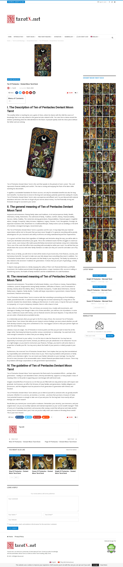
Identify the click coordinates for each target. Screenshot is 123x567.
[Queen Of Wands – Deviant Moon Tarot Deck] (106, 178)
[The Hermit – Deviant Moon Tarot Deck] (112, 234)
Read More (103, 565)
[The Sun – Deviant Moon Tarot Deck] (112, 211)
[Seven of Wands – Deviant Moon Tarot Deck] (112, 189)
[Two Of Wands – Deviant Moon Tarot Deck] (112, 200)
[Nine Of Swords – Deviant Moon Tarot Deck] (112, 122)
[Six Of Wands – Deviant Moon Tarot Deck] (86, 200)
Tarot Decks (30, 36)
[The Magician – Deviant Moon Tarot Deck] (99, 256)
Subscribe (110, 335)
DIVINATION (57, 36)
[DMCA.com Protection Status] (111, 548)
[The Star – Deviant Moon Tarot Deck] (93, 223)
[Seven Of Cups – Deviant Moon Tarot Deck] (86, 167)
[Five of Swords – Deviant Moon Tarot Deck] (106, 133)
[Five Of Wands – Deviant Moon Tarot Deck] (93, 200)
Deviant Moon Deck (13, 79)
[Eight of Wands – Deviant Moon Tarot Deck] (106, 189)
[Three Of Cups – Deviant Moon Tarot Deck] (112, 167)
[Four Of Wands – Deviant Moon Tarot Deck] (99, 200)
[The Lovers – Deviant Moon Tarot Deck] (99, 245)
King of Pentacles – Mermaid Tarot (99, 290)
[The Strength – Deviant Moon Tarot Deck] (86, 245)
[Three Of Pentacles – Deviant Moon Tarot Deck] (93, 111)
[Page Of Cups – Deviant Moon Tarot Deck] (93, 155)
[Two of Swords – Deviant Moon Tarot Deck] (93, 144)
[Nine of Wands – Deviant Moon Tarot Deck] (99, 189)
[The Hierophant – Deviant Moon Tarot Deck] (93, 211)
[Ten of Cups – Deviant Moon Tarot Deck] (99, 155)
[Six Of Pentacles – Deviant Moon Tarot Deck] (106, 99)
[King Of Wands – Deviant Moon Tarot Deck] (99, 178)
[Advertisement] (80, 19)
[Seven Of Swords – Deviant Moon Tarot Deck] (93, 133)
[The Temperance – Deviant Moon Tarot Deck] (112, 223)
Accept (95, 565)
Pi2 (115, 541)
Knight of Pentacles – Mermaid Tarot (99, 279)
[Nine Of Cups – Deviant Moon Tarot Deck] (106, 155)
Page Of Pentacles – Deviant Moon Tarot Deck (61, 442)
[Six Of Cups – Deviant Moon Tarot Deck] (93, 167)
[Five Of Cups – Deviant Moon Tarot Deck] (99, 167)
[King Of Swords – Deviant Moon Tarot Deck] (112, 111)
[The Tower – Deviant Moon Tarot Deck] (99, 223)
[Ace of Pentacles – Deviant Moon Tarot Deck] (106, 111)
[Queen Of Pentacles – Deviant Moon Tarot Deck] (43, 461)
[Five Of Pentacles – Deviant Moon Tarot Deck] (112, 99)
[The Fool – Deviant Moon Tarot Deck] (110, 256)
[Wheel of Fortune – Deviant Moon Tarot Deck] (99, 234)
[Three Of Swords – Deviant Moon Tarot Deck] (86, 144)
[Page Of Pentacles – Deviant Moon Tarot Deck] (106, 88)
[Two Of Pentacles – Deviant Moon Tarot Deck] (99, 111)
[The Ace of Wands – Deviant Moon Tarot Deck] (86, 211)
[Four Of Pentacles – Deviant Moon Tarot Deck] (86, 111)
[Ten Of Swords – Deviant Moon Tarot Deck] (106, 122)
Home (9, 36)
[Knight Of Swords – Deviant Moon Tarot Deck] (93, 122)
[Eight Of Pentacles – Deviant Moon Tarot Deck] (93, 99)
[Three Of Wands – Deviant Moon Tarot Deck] (106, 200)
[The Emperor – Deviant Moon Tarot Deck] (106, 245)
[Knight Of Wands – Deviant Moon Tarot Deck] (112, 178)
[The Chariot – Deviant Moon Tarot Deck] (93, 245)
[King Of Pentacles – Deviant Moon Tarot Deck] (19, 461)
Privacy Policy (19, 536)
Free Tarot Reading (44, 36)
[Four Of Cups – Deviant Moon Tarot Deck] (106, 167)
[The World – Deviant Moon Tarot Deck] (99, 211)
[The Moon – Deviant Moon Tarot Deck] (86, 223)
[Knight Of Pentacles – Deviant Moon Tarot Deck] (65, 461)
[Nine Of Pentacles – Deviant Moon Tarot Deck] (86, 99)
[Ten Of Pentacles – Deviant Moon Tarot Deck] (112, 88)
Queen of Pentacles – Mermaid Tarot (99, 301)
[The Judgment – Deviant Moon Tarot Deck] (106, 211)
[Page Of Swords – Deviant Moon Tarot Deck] (99, 122)
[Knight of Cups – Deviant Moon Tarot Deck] (86, 155)
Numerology (69, 36)
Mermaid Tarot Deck (99, 275)
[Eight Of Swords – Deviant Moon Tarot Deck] (86, 133)
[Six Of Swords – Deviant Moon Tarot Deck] (99, 133)
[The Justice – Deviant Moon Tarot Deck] (106, 234)
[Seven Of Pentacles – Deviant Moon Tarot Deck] (99, 99)
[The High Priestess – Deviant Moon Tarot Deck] (88, 256)
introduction (18, 36)
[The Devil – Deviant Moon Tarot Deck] (106, 223)
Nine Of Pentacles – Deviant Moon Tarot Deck (24, 442)
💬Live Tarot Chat (82, 36)
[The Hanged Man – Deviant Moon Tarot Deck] (93, 234)
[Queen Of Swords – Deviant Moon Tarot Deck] (86, 122)
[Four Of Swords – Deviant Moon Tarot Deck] (112, 133)
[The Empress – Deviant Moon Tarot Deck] (112, 245)
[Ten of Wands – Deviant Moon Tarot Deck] (93, 189)
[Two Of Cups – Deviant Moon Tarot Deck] (86, 178)
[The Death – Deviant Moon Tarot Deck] (86, 234)
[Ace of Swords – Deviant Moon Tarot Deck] (99, 144)
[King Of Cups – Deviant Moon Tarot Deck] (106, 144)
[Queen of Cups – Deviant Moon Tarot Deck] (112, 144)
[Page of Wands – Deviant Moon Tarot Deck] (86, 189)
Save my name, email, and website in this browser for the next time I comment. (33, 524)
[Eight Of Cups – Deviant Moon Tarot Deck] (112, 155)
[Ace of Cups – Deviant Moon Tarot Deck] (93, 178)
